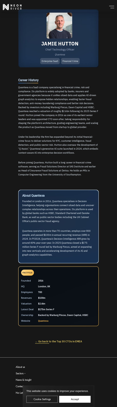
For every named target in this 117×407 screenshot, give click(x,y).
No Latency (22, 393)
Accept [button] (75, 399)
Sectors (20, 373)
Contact (20, 386)
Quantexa (43, 320)
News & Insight (23, 380)
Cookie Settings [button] (42, 399)
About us (20, 367)
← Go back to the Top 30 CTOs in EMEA (58, 341)
